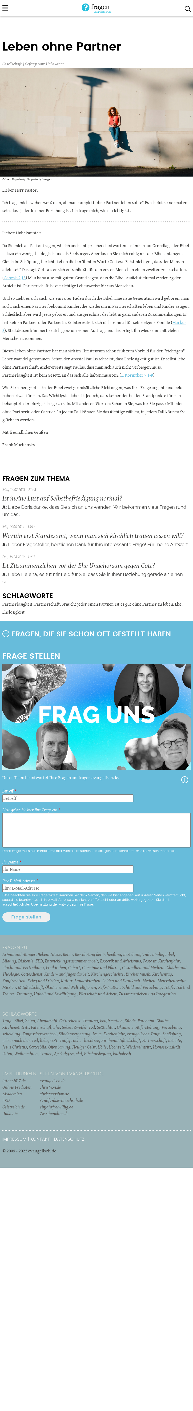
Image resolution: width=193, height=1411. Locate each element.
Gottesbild (37, 1047)
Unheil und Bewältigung (55, 993)
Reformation (109, 987)
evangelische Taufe (143, 1033)
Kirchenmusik (138, 974)
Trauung (24, 993)
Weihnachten (26, 1053)
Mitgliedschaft (30, 987)
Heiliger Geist (84, 1047)
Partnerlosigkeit (17, 604)
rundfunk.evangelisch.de (61, 1100)
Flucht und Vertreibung (23, 967)
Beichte (174, 1040)
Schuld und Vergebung (142, 987)
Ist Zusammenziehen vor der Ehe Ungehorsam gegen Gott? (78, 565)
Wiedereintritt (138, 1047)
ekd (79, 1053)
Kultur (66, 980)
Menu (5, 8)
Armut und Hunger (19, 954)
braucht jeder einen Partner (87, 604)
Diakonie (25, 961)
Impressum (14, 1139)
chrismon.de (50, 1087)
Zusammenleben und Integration (147, 993)
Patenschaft (41, 1027)
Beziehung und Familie (143, 954)
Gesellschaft (12, 64)
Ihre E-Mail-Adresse (18, 881)
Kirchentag (162, 974)
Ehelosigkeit (13, 612)
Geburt (74, 967)
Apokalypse (64, 1053)
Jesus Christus (14, 1047)
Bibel (169, 954)
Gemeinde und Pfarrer (101, 967)
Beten (68, 954)
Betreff (7, 791)
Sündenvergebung (74, 1033)
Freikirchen (56, 967)
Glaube (163, 1020)
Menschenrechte (171, 980)
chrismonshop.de (54, 1093)
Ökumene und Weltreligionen (70, 987)
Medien (148, 980)
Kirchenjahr (114, 1033)
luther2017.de (14, 1080)
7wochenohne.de (54, 1113)
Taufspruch (70, 1040)
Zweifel (80, 1027)
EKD (39, 961)
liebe (44, 1040)
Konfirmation (13, 980)
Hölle (102, 1047)
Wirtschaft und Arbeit (98, 993)
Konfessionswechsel (39, 1033)
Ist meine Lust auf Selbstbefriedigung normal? (62, 498)
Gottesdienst (31, 974)
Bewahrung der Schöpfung (98, 954)
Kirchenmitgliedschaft (120, 1040)
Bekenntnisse (49, 954)
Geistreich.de (13, 1107)
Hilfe (184, 779)
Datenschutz (69, 1139)
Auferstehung (147, 1027)
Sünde (130, 1020)
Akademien (12, 1093)
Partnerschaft (47, 604)
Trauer (46, 1053)
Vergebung (171, 1027)
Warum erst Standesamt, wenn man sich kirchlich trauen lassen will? (93, 535)
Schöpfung (171, 1033)
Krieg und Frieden (43, 980)
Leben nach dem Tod (20, 1040)
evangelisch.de (52, 1080)
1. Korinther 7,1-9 (137, 375)
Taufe (169, 987)
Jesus (96, 1033)
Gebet (67, 1027)
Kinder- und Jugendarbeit (66, 974)
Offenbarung (59, 1047)
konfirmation (111, 1020)
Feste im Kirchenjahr (161, 961)
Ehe (178, 604)
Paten (7, 1053)
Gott (53, 1040)
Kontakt (40, 1139)
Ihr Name (10, 862)
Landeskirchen (87, 980)
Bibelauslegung (97, 1053)
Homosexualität (166, 1047)
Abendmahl (47, 1020)
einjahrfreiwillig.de (56, 1107)
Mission (9, 987)
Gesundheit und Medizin (143, 967)
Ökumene (125, 1027)
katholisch (122, 1053)
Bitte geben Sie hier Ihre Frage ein (29, 810)
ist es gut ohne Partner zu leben (144, 604)
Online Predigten (17, 1087)
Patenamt (146, 1020)
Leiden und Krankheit (121, 980)
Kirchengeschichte (107, 974)
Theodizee (90, 1040)
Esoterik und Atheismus (120, 961)
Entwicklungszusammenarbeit (71, 961)
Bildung (9, 961)
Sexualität (106, 1027)
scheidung (11, 1033)
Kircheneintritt (15, 1027)
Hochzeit (116, 1047)
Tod (91, 1027)
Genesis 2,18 (15, 278)
